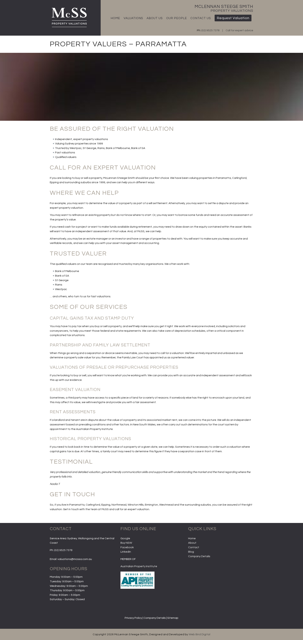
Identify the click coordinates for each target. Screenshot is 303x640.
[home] (69, 27)
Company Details (199, 556)
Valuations (133, 18)
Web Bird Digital (199, 634)
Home (115, 18)
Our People (176, 18)
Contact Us (200, 18)
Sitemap (172, 617)
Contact (193, 547)
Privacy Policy (133, 617)
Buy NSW (126, 542)
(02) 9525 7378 (210, 30)
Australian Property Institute (138, 566)
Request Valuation (233, 18)
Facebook (127, 547)
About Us (155, 18)
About (192, 542)
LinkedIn (125, 551)
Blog (191, 551)
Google (125, 538)
